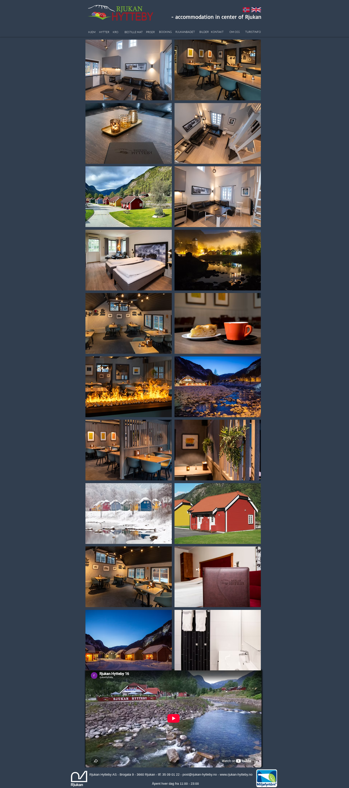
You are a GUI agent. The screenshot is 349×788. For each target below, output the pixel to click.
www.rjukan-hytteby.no (236, 774)
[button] (128, 70)
